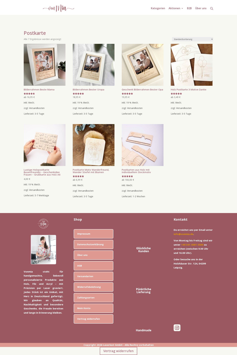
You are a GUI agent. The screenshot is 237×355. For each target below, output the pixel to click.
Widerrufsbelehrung (89, 286)
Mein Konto (83, 308)
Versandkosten (36, 108)
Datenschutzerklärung (90, 244)
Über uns (201, 8)
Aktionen (174, 8)
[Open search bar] (211, 8)
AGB (79, 265)
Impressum (83, 233)
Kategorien (158, 8)
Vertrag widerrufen (88, 318)
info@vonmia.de (183, 234)
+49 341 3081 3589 (192, 244)
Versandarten (85, 276)
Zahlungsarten (85, 297)
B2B (189, 8)
